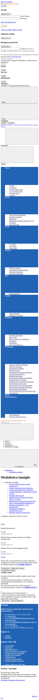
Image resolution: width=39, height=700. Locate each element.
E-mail (22, 49)
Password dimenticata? (8, 22)
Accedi (4, 5)
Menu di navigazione (26, 465)
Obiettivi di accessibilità (13, 655)
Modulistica (9, 445)
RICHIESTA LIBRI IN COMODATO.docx (17, 510)
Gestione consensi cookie (13, 659)
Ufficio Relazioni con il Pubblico (16, 651)
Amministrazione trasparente (14, 661)
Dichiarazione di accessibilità (14, 653)
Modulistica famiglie (16, 472)
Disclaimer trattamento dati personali (13, 680)
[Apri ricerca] (21, 136)
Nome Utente (24, 16)
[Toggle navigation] (17, 154)
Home (7, 441)
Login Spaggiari (16, 56)
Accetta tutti (8, 570)
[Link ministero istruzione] (10, 4)
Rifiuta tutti (18, 568)
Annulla (4, 123)
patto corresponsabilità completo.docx (21, 503)
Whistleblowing (10, 657)
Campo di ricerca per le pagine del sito (13, 420)
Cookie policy (9, 646)
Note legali (8, 648)
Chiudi (3, 70)
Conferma (11, 123)
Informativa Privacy (11, 649)
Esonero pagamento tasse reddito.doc (21, 490)
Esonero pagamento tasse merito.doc (21, 488)
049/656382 (12, 616)
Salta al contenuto (6, 2)
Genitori (7, 443)
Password (23, 18)
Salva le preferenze (17, 601)
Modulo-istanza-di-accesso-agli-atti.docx (22, 501)
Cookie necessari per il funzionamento (13, 593)
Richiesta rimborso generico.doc (19, 512)
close (3, 164)
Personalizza (5, 568)
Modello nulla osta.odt (16, 495)
